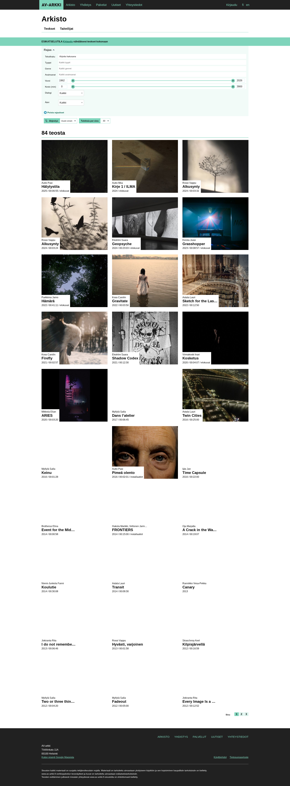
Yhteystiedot (238, 736)
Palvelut (199, 736)
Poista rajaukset (55, 112)
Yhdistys (181, 736)
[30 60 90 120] (105, 120)
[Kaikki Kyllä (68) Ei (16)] (71, 104)
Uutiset (217, 736)
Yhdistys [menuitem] (85, 4)
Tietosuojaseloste (239, 757)
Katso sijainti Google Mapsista (58, 757)
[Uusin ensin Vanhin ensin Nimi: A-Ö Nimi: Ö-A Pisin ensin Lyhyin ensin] (68, 120)
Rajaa (48, 49)
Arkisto (163, 736)
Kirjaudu (231, 4)
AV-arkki (51, 5)
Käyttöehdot (220, 757)
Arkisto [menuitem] (70, 4)
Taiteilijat (66, 28)
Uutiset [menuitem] (116, 4)
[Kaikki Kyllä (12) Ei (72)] (71, 94)
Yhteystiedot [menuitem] (134, 4)
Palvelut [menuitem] (101, 4)
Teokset (49, 28)
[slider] (73, 80)
